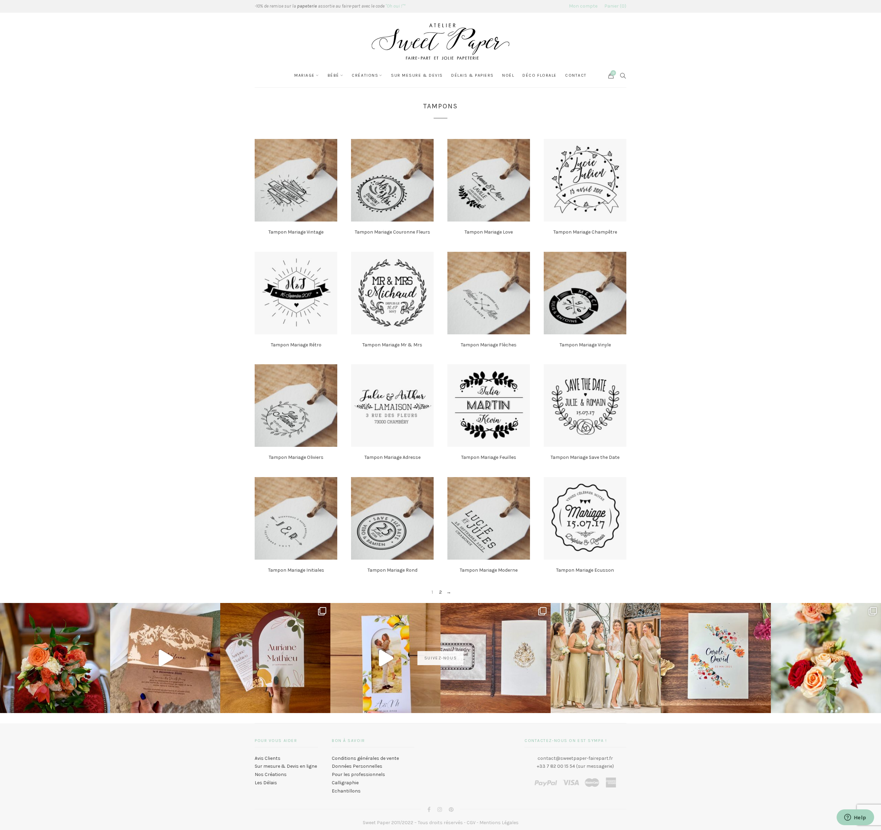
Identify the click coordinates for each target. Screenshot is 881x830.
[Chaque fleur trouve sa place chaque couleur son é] (55, 658)
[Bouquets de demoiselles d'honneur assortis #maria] (606, 658)
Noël (508, 75)
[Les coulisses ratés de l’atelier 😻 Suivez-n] (165, 658)
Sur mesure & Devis (417, 75)
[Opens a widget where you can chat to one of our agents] (855, 818)
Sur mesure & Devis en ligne (286, 766)
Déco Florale (539, 75)
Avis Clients (267, 758)
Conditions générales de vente (365, 758)
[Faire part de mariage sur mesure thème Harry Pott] (495, 658)
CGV (471, 823)
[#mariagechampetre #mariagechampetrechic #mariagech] (826, 658)
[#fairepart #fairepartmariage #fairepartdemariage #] (275, 658)
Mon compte (583, 6)
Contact (576, 75)
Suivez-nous (440, 658)
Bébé (333, 75)
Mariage (304, 75)
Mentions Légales (499, 823)
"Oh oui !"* (395, 6)
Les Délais (266, 783)
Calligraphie (345, 783)
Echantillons (346, 791)
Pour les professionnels (358, 774)
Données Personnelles (357, 766)
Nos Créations (271, 774)
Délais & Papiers (472, 75)
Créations (365, 75)
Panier (614, 6)
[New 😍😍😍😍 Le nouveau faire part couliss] (385, 658)
